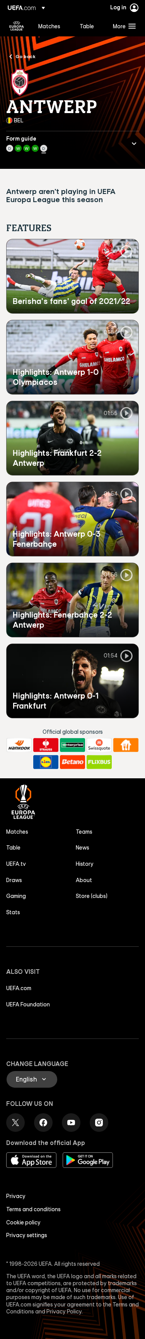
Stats (13, 912)
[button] (122, 26)
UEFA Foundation (28, 1004)
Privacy (16, 1196)
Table (13, 848)
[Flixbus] (99, 762)
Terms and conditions (33, 1209)
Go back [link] (25, 56)
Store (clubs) (91, 896)
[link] (49, 26)
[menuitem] (52, 26)
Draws (14, 880)
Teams (84, 832)
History (85, 864)
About (84, 880)
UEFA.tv (16, 864)
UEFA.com (18, 988)
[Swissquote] (99, 745)
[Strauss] (45, 745)
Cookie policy (23, 1222)
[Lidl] (45, 762)
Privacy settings (26, 1235)
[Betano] (72, 762)
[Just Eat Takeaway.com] (125, 745)
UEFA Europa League (16, 26)
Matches (17, 832)
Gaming (16, 896)
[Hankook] (19, 745)
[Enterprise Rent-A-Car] (72, 745)
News (82, 848)
